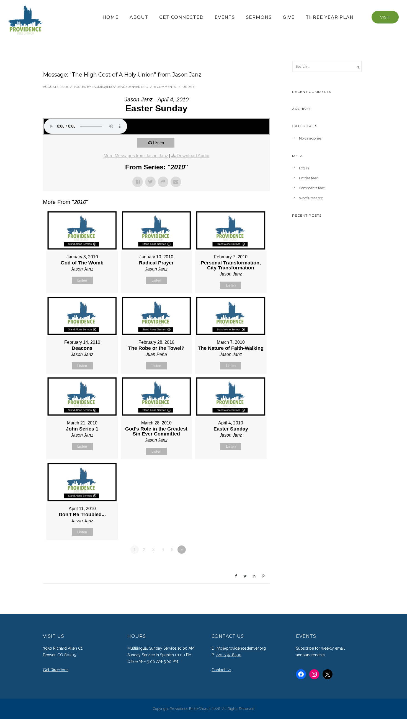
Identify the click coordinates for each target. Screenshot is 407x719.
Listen (158, 142)
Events (225, 17)
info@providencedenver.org (241, 648)
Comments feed (312, 188)
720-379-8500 (228, 655)
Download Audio (193, 155)
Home (110, 17)
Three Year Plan (330, 17)
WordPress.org (311, 198)
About (139, 17)
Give (289, 17)
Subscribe (305, 648)
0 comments (165, 87)
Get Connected (181, 17)
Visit (385, 17)
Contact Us (221, 670)
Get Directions (55, 670)
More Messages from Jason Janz (136, 155)
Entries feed (308, 178)
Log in (304, 168)
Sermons (259, 17)
